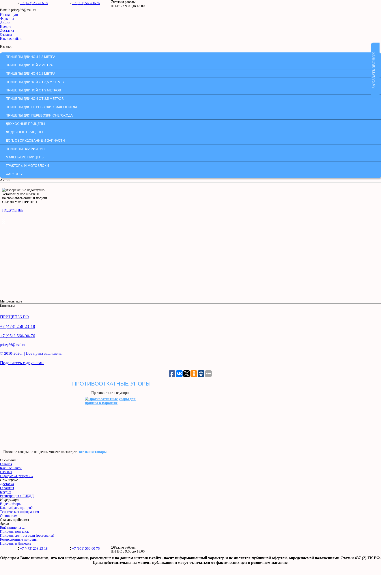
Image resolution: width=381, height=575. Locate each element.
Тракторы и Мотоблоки (27, 165)
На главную (9, 15)
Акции (5, 22)
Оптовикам (8, 516)
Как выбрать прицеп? (16, 508)
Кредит (5, 26)
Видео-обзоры (10, 504)
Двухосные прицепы (25, 124)
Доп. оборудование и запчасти (35, 140)
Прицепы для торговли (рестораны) (27, 535)
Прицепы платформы (25, 149)
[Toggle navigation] (0, 12)
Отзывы (6, 34)
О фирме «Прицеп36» (16, 476)
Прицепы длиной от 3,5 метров (35, 98)
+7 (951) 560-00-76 (86, 3)
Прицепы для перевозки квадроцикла (41, 107)
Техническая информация (19, 512)
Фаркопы (7, 18)
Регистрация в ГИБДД (17, 496)
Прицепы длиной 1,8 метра (30, 57)
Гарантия (7, 488)
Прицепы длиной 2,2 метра (30, 73)
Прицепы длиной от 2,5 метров (35, 82)
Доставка (7, 30)
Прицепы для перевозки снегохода (39, 115)
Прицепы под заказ (14, 531)
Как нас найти (11, 38)
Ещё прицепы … (12, 527)
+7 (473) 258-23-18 (34, 3)
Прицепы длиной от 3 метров (33, 90)
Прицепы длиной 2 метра (29, 65)
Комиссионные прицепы (18, 539)
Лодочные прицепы (24, 132)
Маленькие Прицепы (25, 157)
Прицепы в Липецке (15, 543)
